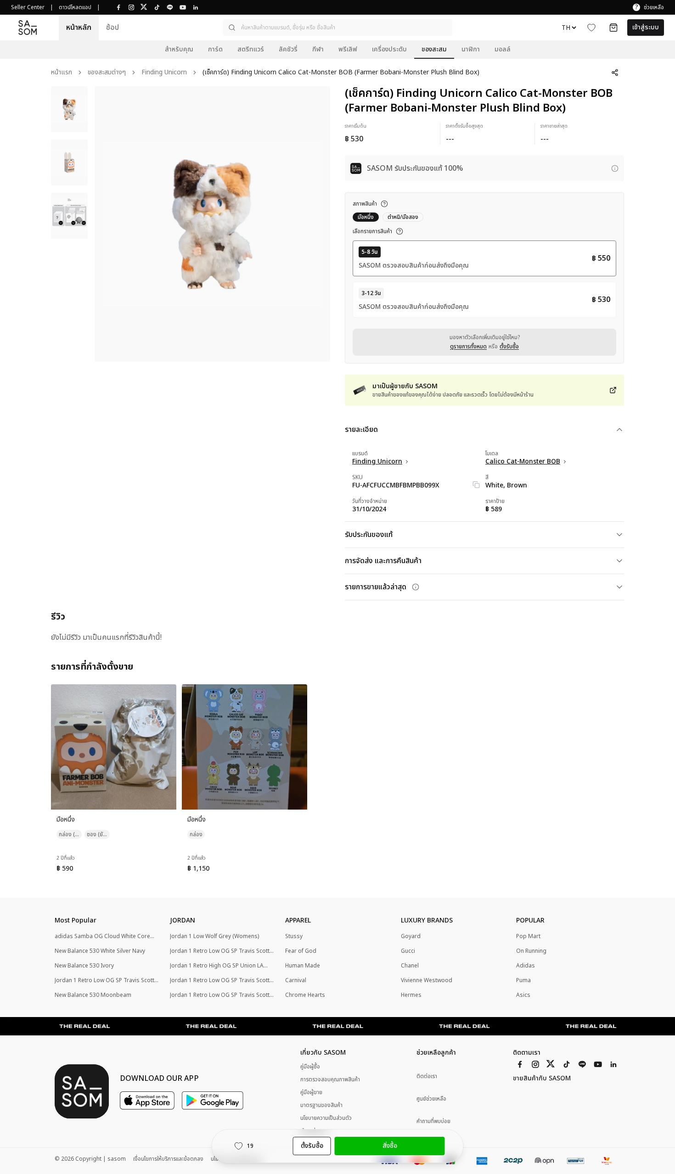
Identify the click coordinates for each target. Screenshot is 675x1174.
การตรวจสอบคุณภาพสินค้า (330, 1079)
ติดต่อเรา (426, 1076)
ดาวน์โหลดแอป (75, 7)
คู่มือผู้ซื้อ (310, 1066)
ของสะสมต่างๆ (107, 73)
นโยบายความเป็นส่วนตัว (326, 1118)
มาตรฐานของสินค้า (321, 1105)
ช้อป (112, 27)
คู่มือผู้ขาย (311, 1092)
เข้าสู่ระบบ (645, 27)
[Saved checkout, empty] (613, 27)
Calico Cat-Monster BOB (522, 461)
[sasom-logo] (27, 27)
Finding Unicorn (164, 73)
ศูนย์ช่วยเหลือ (431, 1099)
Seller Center (28, 7)
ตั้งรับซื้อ (509, 346)
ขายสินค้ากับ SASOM (542, 1078)
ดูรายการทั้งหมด (468, 346)
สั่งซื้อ (389, 1146)
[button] (337, 27)
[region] (212, 224)
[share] (615, 72)
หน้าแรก (61, 73)
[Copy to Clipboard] (476, 484)
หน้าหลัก (78, 27)
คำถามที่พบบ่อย (433, 1121)
